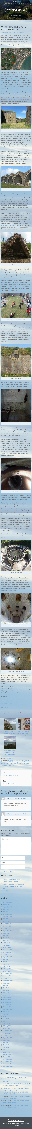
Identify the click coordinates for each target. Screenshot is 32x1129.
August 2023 (6, 909)
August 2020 (6, 933)
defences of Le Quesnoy (14, 100)
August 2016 (6, 1040)
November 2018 (7, 976)
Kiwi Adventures (16, 9)
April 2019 (6, 964)
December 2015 (7, 1059)
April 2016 (6, 1050)
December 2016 (7, 1030)
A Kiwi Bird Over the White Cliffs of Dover (10, 732)
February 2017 (7, 1026)
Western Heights (9, 765)
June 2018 (6, 988)
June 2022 (6, 921)
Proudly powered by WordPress (11, 1123)
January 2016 (7, 1057)
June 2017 (6, 1016)
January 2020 (7, 947)
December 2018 (7, 973)
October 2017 (7, 1007)
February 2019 (7, 969)
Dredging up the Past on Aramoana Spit (14, 884)
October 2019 (7, 954)
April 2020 (6, 940)
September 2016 (8, 1038)
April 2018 (6, 992)
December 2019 (7, 950)
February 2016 (7, 1054)
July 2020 (6, 935)
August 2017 (6, 1011)
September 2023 (8, 907)
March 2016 (6, 1052)
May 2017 (6, 1019)
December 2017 (7, 1002)
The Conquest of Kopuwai (10, 881)
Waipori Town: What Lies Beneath (12, 879)
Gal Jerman (9, 814)
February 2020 (7, 945)
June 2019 (6, 962)
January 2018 (7, 1000)
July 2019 (6, 959)
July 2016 (6, 1042)
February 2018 (7, 997)
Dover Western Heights (6, 700)
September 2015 (8, 1066)
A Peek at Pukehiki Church (10, 1086)
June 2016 (6, 1045)
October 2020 (7, 928)
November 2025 (7, 902)
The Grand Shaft (5, 707)
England (7, 762)
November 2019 (7, 952)
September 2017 (8, 1009)
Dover (8, 760)
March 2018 (6, 995)
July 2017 (6, 1014)
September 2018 (8, 981)
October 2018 (7, 978)
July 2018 (6, 985)
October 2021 (7, 926)
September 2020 (8, 931)
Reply (24, 798)
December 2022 (7, 914)
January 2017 (7, 1028)
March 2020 (6, 942)
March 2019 (6, 966)
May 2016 (6, 1047)
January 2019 (7, 971)
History (9, 758)
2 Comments (20, 32)
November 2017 (7, 1004)
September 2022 (8, 916)
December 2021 (7, 923)
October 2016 (7, 1035)
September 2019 (8, 957)
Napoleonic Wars (22, 763)
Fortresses (4, 763)
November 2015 (7, 1061)
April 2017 (6, 1021)
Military (16, 763)
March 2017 (6, 1023)
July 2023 (6, 912)
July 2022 (6, 919)
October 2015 (7, 1064)
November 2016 (7, 1033)
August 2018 (6, 983)
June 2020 (6, 938)
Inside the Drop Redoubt (6, 703)
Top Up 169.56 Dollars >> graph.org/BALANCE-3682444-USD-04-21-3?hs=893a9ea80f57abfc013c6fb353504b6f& (16, 1090)
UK (12, 758)
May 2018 (6, 990)
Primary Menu (17, 16)
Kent (12, 763)
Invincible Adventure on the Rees (12, 886)
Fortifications (25, 762)
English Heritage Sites (15, 762)
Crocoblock (16, 1125)
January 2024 (7, 904)
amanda (3, 32)
